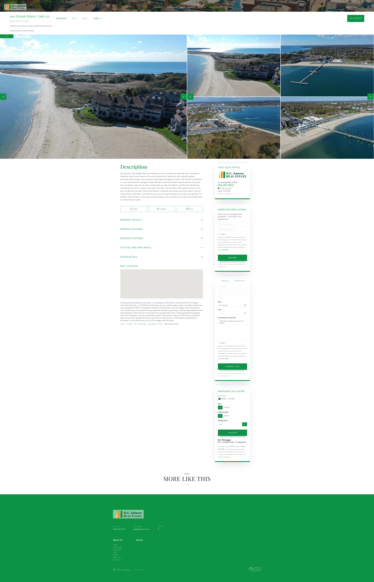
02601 (160, 324)
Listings (129, 324)
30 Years (223, 399)
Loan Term (222, 396)
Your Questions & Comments (227, 317)
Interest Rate (222, 420)
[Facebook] (158, 529)
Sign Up (348, 7)
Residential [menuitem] (172, 7)
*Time (219, 310)
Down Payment (223, 412)
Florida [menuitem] (191, 7)
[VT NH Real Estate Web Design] (255, 569)
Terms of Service (223, 376)
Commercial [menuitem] (158, 7)
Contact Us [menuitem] (214, 7)
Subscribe (232, 258)
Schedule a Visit (239, 281)
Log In (356, 7)
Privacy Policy (225, 250)
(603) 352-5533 (119, 529)
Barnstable (142, 324)
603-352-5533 (226, 185)
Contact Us (221, 193)
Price (219, 404)
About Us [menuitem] (202, 7)
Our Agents (228, 193)
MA (135, 324)
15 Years (232, 399)
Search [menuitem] (115, 544)
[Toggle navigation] (368, 7)
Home (122, 324)
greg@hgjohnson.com (141, 529)
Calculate (232, 433)
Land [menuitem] (183, 7)
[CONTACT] (355, 18)
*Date (219, 302)
